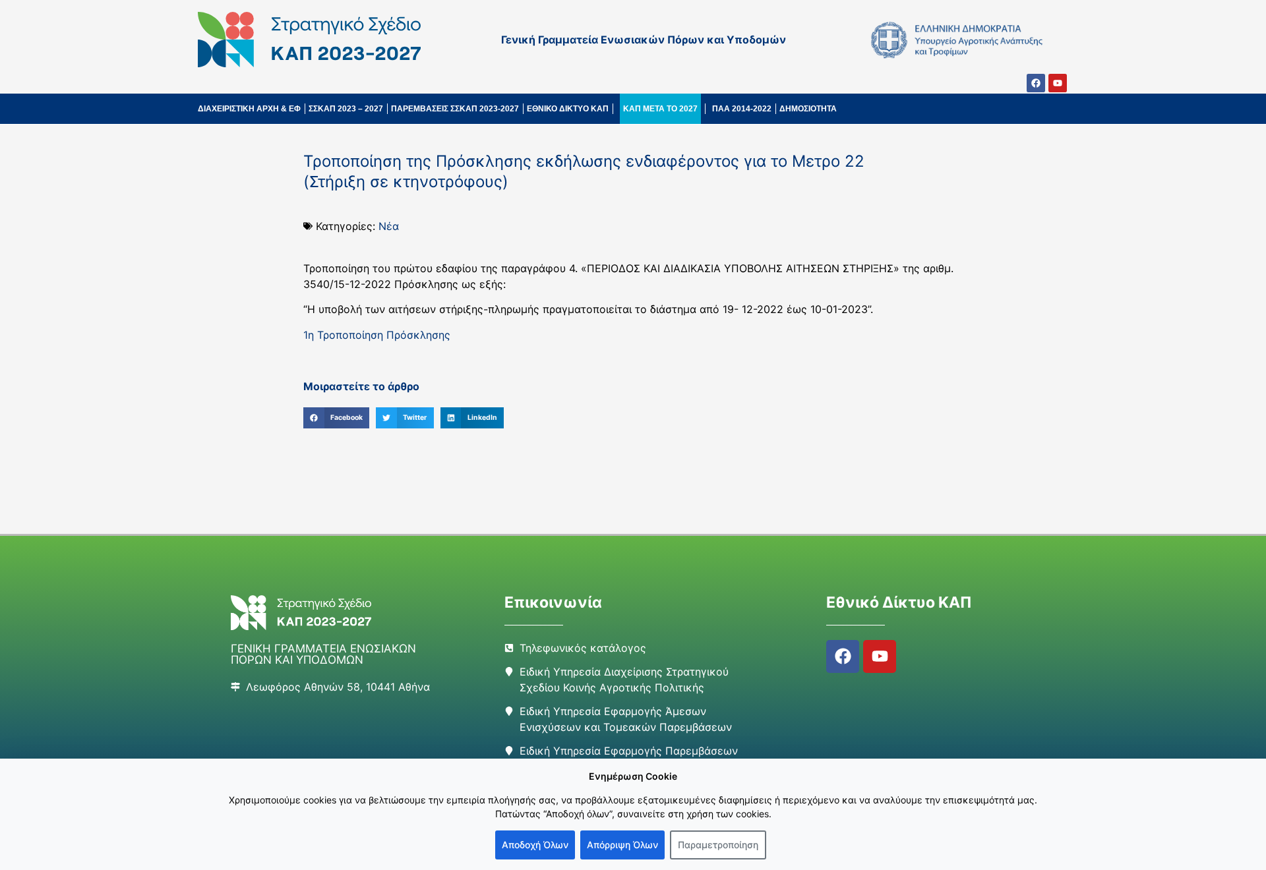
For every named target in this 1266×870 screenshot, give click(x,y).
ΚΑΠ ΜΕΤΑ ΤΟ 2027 (660, 108)
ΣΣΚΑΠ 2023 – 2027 (346, 108)
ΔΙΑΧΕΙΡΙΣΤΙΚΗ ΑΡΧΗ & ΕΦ (249, 108)
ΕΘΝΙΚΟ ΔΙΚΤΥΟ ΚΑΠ (568, 108)
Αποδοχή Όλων (535, 844)
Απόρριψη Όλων (622, 844)
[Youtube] (1057, 83)
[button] (336, 417)
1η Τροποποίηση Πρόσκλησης (376, 334)
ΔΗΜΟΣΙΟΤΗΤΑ (808, 108)
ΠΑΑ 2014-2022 (741, 108)
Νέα (388, 226)
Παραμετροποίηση (718, 844)
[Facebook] (1036, 83)
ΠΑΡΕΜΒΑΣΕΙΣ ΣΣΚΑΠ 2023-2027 (455, 108)
